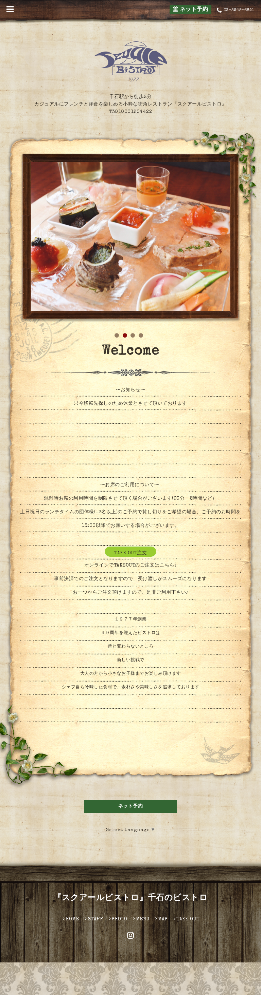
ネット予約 (193, 10)
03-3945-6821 (239, 10)
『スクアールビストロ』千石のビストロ (130, 898)
